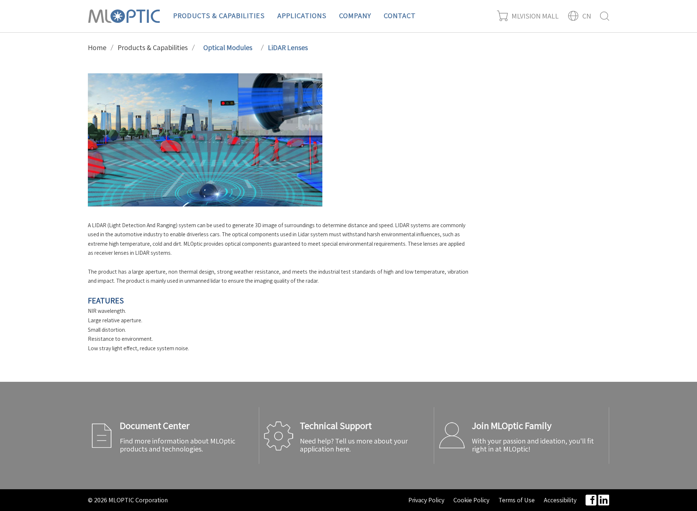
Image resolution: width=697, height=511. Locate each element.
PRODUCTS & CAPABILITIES (219, 15)
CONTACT (400, 15)
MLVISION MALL (535, 16)
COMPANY (355, 15)
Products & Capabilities (153, 47)
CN (586, 16)
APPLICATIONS (301, 15)
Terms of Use (516, 500)
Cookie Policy (471, 500)
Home (97, 47)
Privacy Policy (426, 500)
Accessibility (560, 500)
